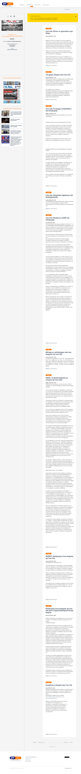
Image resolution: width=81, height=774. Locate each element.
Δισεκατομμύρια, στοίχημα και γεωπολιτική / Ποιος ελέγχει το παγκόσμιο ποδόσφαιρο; (15, 132)
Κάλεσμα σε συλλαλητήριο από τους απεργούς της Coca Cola (58, 353)
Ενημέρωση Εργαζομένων (31, 757)
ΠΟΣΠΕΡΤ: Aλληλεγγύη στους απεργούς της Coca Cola (59, 557)
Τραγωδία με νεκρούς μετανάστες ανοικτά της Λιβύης (16, 126)
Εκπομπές (38, 5)
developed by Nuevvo (68, 768)
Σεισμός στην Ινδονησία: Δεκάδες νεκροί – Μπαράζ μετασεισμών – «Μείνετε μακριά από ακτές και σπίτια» (16, 113)
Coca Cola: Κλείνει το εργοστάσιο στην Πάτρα (59, 32)
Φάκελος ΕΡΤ (28, 759)
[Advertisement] (12, 65)
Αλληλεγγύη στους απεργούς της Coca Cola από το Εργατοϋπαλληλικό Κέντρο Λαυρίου (59, 610)
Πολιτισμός (46, 5)
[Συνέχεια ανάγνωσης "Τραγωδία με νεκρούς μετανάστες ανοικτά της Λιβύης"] (5, 126)
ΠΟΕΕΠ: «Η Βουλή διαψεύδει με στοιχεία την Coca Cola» (57, 379)
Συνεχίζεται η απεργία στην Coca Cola (59, 685)
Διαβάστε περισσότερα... (52, 65)
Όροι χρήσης (28, 760)
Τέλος (71, 742)
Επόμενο (66, 742)
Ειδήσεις (22, 5)
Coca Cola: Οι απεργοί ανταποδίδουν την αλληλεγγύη (58, 110)
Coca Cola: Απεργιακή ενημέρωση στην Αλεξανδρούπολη (59, 196)
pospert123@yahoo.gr (12, 49)
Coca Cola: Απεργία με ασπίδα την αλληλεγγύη (57, 219)
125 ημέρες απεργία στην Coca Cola (58, 74)
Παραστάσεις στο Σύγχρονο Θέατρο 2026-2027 (15, 120)
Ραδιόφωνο (30, 5)
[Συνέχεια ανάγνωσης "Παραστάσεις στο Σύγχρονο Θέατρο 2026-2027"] (5, 120)
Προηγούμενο (41, 742)
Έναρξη (34, 742)
